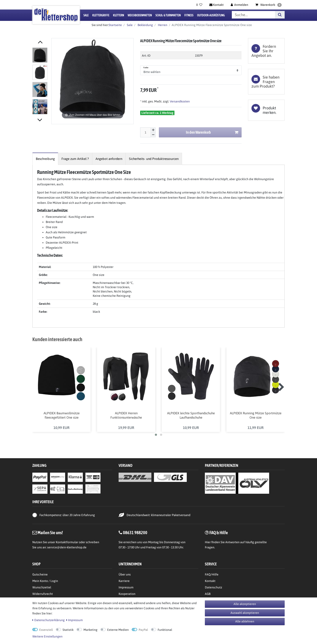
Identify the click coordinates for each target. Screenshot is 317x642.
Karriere (124, 581)
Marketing (90, 629)
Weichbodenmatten (140, 15)
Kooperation (127, 594)
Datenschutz (213, 587)
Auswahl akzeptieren (245, 612)
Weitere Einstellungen (47, 636)
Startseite (115, 25)
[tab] (266, 51)
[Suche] (280, 15)
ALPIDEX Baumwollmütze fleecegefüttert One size (62, 415)
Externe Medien (118, 629)
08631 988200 (135, 532)
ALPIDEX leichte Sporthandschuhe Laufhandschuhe (191, 415)
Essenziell (46, 629)
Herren (162, 25)
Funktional (165, 629)
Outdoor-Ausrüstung (211, 15)
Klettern (118, 15)
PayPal (143, 629)
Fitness (188, 15)
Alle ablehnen (244, 621)
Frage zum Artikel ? (75, 159)
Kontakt (210, 581)
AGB (207, 594)
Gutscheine (40, 574)
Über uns (125, 574)
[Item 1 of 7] (40, 82)
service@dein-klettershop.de (66, 547)
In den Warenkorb (198, 132)
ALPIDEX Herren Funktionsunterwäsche (126, 415)
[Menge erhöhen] (153, 130)
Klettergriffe (100, 15)
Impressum (126, 587)
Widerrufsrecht (42, 594)
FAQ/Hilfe (211, 574)
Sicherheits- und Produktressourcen (154, 159)
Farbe (146, 68)
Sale (86, 15)
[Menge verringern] (153, 135)
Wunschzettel (41, 587)
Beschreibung (45, 159)
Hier (208, 542)
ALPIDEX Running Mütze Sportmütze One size (255, 415)
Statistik (68, 629)
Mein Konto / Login (45, 581)
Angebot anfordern (109, 159)
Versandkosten (179, 101)
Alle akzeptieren (245, 604)
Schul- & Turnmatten (168, 15)
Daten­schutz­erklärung (49, 620)
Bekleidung (145, 25)
